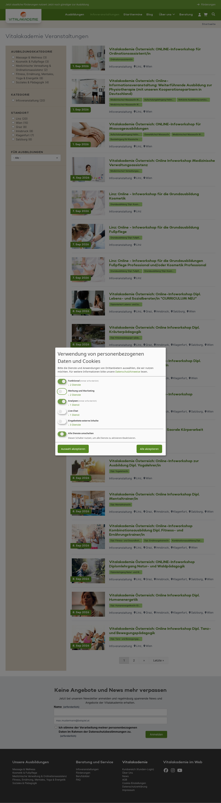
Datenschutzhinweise (127, 371)
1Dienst (73, 404)
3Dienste (74, 424)
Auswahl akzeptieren (73, 449)
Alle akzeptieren (149, 449)
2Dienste (74, 384)
